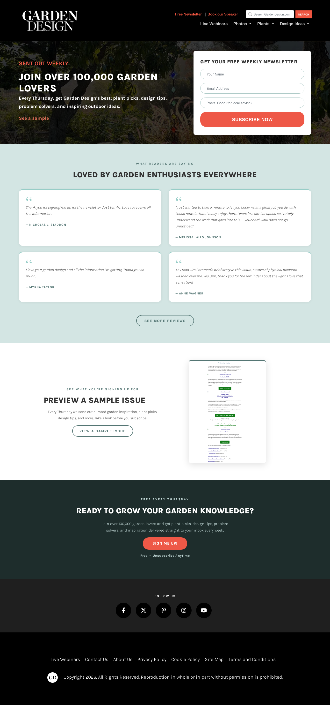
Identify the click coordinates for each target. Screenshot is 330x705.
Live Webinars (65, 659)
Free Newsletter (189, 14)
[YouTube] (204, 610)
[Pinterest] (163, 610)
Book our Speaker (223, 14)
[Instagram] (184, 610)
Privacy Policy (151, 659)
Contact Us (96, 659)
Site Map (214, 659)
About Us (122, 659)
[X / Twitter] (143, 610)
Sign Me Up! (165, 543)
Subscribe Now (252, 119)
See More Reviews (165, 320)
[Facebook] (123, 610)
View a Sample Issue (102, 431)
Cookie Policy (185, 659)
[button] (242, 24)
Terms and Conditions (252, 659)
